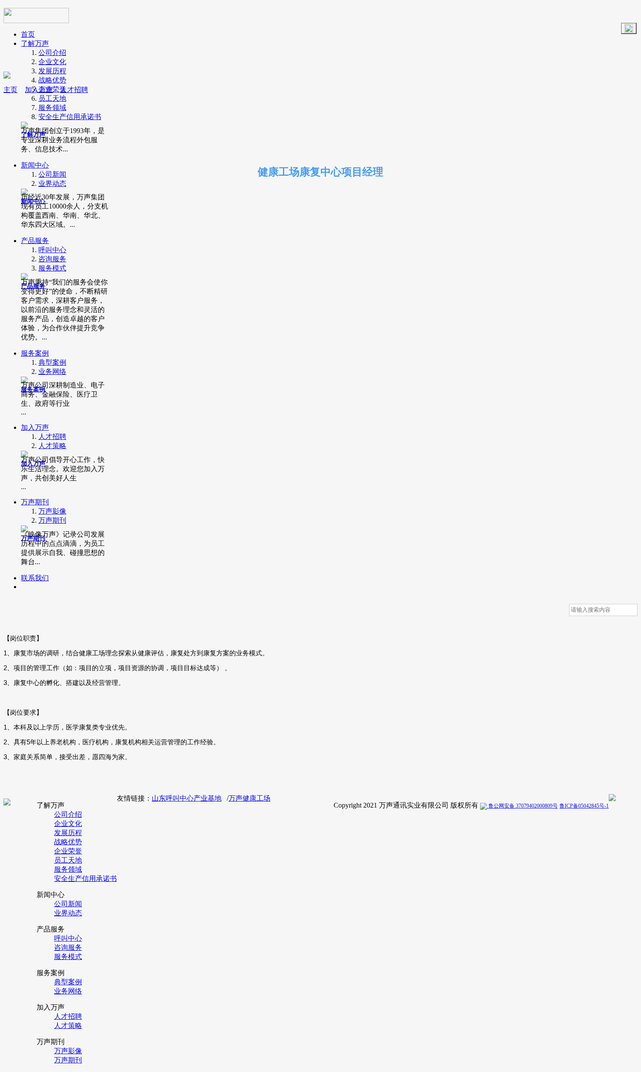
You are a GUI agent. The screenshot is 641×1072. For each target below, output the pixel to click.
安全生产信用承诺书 (69, 116)
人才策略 (52, 445)
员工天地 (52, 98)
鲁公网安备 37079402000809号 (522, 806)
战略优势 (52, 80)
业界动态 (52, 183)
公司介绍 (52, 52)
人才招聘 (52, 436)
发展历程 (52, 71)
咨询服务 (52, 259)
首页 (28, 34)
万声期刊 (35, 502)
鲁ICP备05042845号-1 (584, 806)
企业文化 (52, 61)
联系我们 (35, 578)
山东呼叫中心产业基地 (187, 798)
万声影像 (52, 511)
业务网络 (52, 371)
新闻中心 (35, 165)
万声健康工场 (249, 798)
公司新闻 (52, 174)
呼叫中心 (52, 249)
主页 (10, 89)
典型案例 (52, 362)
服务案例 (35, 353)
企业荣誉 (68, 851)
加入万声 (35, 427)
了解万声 (35, 43)
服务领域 (52, 107)
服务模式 (52, 268)
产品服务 (35, 240)
